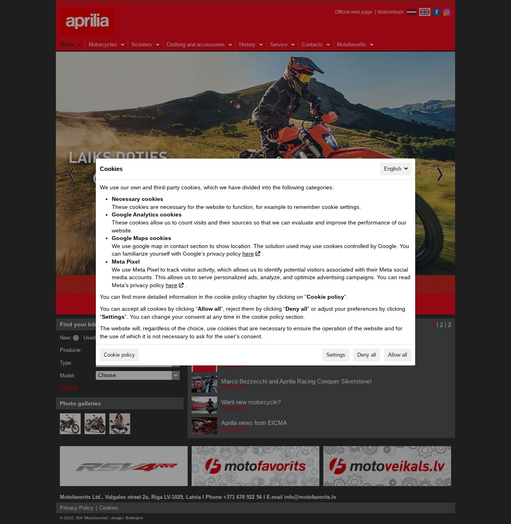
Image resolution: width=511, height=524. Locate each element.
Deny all (366, 355)
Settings (335, 355)
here (248, 253)
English (392, 169)
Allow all (397, 355)
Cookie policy (119, 355)
